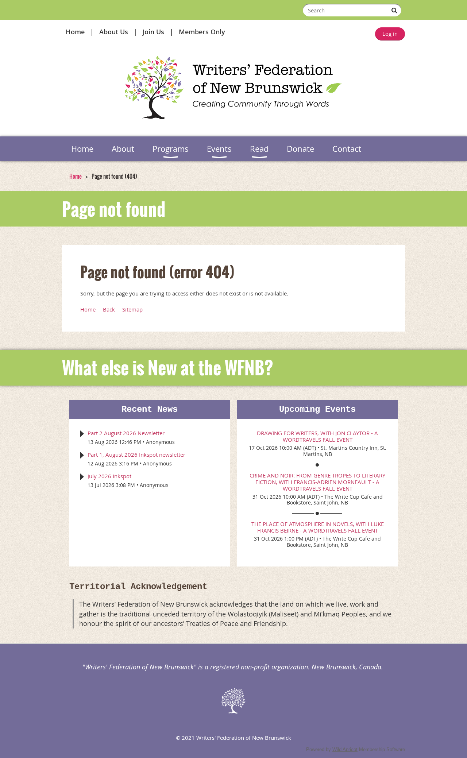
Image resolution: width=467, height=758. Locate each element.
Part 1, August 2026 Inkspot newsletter (136, 454)
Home (75, 31)
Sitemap (132, 309)
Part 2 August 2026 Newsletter (126, 433)
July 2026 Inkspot (109, 476)
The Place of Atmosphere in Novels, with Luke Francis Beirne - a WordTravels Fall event (317, 527)
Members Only (202, 31)
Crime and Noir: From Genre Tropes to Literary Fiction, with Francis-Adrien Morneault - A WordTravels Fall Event (317, 482)
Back (109, 309)
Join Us (153, 31)
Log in (390, 33)
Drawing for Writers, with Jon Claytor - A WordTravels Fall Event (317, 436)
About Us (113, 31)
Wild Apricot (345, 749)
